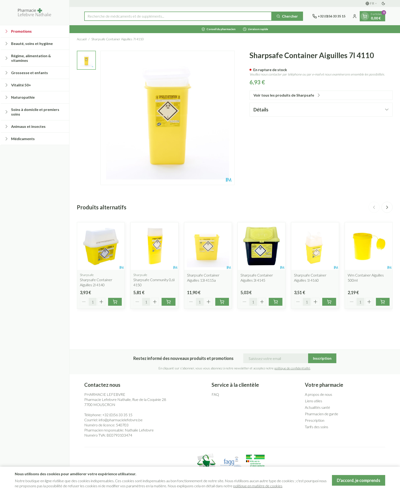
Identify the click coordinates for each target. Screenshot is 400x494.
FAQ (215, 394)
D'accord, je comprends (358, 480)
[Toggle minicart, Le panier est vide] (365, 16)
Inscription (322, 358)
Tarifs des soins (316, 427)
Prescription (314, 420)
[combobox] (178, 16)
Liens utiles (313, 401)
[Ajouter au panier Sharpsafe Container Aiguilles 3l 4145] (275, 302)
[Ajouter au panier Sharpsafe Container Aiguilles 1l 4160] (329, 302)
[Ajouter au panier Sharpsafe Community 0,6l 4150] (168, 302)
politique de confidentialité (292, 368)
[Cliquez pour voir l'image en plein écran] (167, 118)
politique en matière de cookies (257, 486)
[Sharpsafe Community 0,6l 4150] (154, 246)
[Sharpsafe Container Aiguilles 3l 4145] (261, 246)
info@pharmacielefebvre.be (121, 420)
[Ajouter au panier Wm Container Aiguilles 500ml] (383, 302)
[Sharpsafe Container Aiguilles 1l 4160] (315, 246)
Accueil (82, 39)
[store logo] (34, 12)
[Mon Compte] (354, 16)
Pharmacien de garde (321, 414)
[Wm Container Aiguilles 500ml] (368, 246)
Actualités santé (317, 407)
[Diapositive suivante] (387, 207)
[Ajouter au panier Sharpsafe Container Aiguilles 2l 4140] (115, 302)
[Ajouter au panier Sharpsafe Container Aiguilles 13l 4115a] (222, 302)
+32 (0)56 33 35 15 (117, 414)
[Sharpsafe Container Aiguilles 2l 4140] (101, 246)
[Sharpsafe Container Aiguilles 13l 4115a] (208, 246)
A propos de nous (318, 394)
